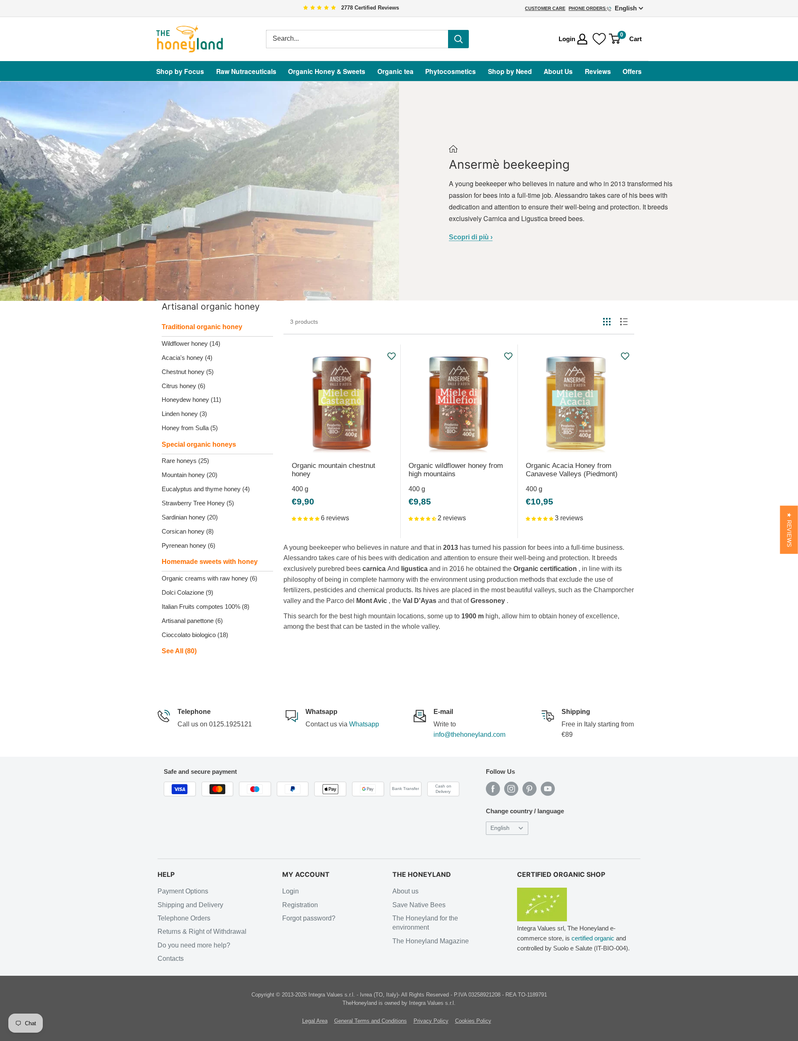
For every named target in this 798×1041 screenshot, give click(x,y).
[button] (306, 518)
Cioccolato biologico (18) (195, 634)
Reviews (598, 71)
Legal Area (315, 1021)
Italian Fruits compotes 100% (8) (205, 606)
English (500, 828)
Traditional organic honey (202, 326)
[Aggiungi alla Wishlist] (392, 356)
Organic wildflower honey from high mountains (456, 470)
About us (405, 891)
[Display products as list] (624, 321)
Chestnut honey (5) (188, 371)
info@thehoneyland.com (469, 734)
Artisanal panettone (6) (192, 620)
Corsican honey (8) (188, 531)
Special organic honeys (199, 444)
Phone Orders (588, 8)
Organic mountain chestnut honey (333, 470)
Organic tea (395, 71)
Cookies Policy (473, 1021)
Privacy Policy (431, 1021)
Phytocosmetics (450, 71)
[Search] (458, 39)
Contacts (171, 958)
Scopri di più (471, 237)
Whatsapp (364, 724)
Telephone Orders (184, 918)
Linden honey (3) (184, 413)
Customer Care (545, 8)
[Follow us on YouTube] (548, 789)
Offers (632, 71)
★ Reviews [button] (789, 529)
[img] (319, 8)
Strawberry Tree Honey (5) (198, 503)
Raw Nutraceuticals (246, 71)
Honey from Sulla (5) (190, 427)
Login (290, 891)
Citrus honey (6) (183, 385)
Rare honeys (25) (185, 460)
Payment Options (183, 891)
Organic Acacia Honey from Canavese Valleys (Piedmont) (572, 470)
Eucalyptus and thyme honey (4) (206, 488)
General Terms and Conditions (370, 1021)
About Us (558, 71)
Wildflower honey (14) (191, 343)
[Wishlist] (599, 39)
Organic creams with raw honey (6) (209, 578)
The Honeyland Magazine (430, 941)
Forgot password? (308, 918)
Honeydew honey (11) (191, 399)
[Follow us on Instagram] (511, 789)
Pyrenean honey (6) (188, 545)
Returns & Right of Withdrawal (202, 931)
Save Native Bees (419, 904)
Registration (300, 904)
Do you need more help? (194, 945)
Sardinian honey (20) (190, 517)
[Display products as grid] (607, 321)
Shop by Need (510, 71)
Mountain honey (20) (189, 474)
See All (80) (179, 651)
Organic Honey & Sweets (326, 71)
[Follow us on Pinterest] (529, 789)
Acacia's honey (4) (187, 357)
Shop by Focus (180, 71)
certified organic (592, 938)
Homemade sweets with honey (210, 561)
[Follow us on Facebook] (493, 789)
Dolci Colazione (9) (187, 592)
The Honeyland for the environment (425, 923)
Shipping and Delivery (190, 904)
